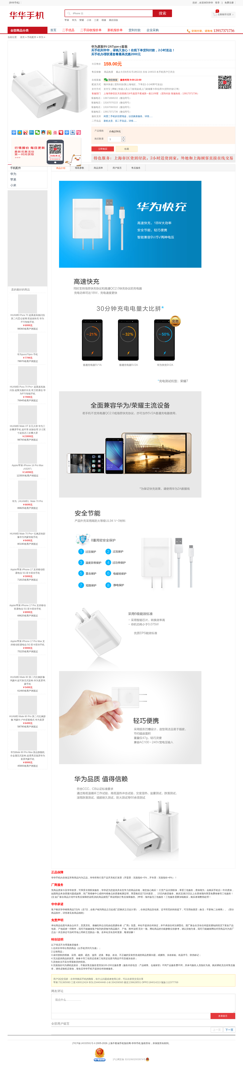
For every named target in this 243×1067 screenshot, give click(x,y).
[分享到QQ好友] (43, 132)
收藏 (126, 149)
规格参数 (79, 168)
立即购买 (102, 149)
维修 (104, 20)
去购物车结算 (224, 14)
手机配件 (31, 37)
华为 (74, 20)
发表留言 (222, 1016)
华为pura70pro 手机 (27, 354)
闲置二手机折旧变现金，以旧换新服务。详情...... (128, 116)
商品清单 (98, 168)
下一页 (229, 1029)
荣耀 (81, 20)
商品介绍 (60, 168)
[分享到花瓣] (61, 132)
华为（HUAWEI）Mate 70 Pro (27, 501)
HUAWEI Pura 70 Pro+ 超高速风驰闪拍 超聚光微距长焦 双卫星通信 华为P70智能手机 (28, 390)
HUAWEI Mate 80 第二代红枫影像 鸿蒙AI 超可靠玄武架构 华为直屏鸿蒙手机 (27, 680)
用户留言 (117, 168)
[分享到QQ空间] (19, 132)
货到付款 (135, 30)
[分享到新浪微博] (25, 132)
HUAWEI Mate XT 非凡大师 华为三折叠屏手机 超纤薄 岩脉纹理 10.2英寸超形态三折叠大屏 (28, 429)
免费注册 (229, 2)
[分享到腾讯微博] (31, 132)
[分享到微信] (37, 132)
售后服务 (135, 168)
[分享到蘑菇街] (49, 132)
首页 (53, 30)
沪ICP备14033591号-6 (83, 1043)
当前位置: (12, 37)
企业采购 (153, 30)
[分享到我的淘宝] (67, 132)
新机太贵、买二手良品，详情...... (120, 121)
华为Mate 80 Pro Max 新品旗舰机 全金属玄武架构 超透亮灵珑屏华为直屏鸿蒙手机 (27, 755)
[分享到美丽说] (55, 132)
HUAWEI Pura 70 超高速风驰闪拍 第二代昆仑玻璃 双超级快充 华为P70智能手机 (27, 318)
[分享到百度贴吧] (72, 132)
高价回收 (113, 20)
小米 (89, 20)
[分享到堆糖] (78, 132)
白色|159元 (115, 131)
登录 (217, 2)
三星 (96, 20)
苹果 (67, 20)
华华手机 (27, 15)
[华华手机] (14, 2)
